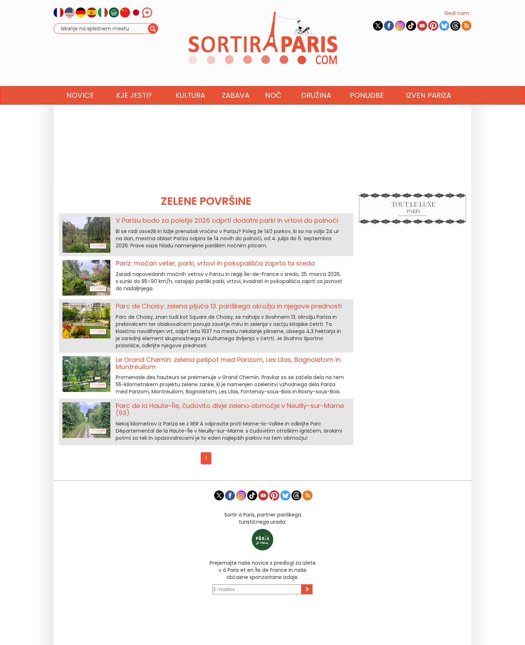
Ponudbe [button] (367, 95)
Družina (316, 95)
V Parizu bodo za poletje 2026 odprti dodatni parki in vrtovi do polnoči (227, 220)
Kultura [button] (190, 95)
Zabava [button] (235, 95)
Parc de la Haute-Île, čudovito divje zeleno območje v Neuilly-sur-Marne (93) (230, 409)
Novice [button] (80, 95)
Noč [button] (273, 95)
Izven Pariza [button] (428, 95)
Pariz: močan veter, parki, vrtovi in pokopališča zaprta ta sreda (215, 263)
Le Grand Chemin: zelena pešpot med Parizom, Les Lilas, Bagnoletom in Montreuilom (228, 363)
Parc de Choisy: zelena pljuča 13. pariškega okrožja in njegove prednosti (229, 306)
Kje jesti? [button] (134, 95)
